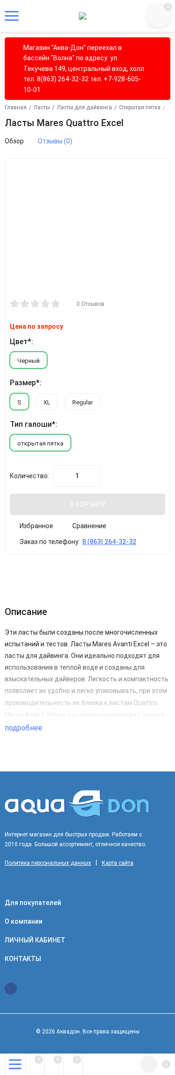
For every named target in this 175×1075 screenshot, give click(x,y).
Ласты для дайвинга (84, 107)
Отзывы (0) (55, 141)
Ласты (42, 107)
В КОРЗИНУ (87, 504)
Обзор (14, 141)
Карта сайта (117, 863)
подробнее (24, 727)
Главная (16, 107)
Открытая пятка (140, 107)
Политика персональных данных (48, 863)
